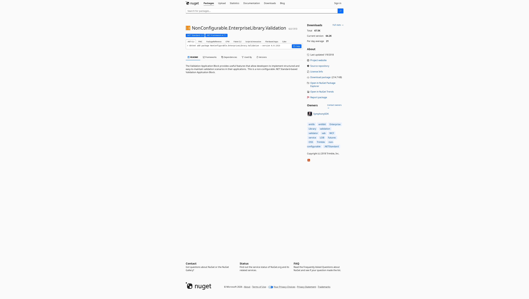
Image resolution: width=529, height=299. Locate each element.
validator (313, 133)
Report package (318, 97)
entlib (312, 124)
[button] (296, 46)
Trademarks (324, 286)
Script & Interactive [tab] (253, 41)
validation (325, 128)
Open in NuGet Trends (322, 91)
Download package (320, 77)
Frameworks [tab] (211, 57)
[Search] (340, 10)
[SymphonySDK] (309, 113)
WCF (331, 133)
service (312, 137)
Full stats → (338, 25)
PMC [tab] (200, 41)
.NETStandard (331, 146)
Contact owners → (334, 106)
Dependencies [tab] (230, 57)
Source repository (319, 65)
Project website (318, 60)
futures (332, 137)
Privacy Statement (306, 286)
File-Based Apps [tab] (271, 41)
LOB (322, 137)
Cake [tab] (284, 41)
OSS (311, 142)
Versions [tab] (262, 57)
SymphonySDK (321, 113)
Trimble (321, 142)
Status (244, 263)
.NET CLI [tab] (190, 41)
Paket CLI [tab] (237, 41)
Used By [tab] (248, 57)
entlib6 (322, 124)
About (247, 286)
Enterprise (335, 124)
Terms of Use (259, 286)
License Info (316, 71)
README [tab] (194, 57)
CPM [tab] (227, 41)
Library (312, 128)
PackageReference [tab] (213, 41)
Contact (191, 263)
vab (324, 133)
